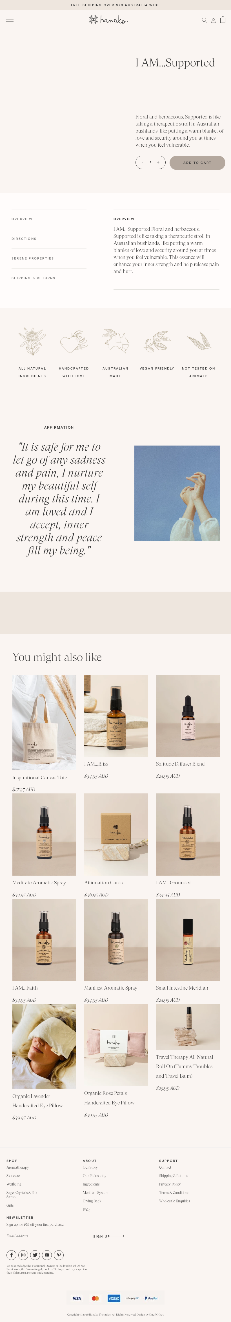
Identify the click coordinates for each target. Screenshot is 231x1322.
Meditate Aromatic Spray (39, 882)
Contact (165, 1167)
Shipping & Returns (173, 1176)
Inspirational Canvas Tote (39, 777)
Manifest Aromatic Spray (110, 988)
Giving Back (92, 1201)
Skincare (13, 1176)
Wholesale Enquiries (174, 1201)
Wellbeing (13, 1184)
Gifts (10, 1205)
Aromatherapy (17, 1167)
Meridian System (95, 1193)
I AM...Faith (25, 988)
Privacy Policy (170, 1184)
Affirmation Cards (103, 882)
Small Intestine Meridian (182, 988)
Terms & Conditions (174, 1193)
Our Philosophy (94, 1176)
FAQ (86, 1209)
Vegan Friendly (157, 368)
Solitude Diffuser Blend (180, 764)
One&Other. (156, 1314)
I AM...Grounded (174, 882)
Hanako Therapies (100, 1314)
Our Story (90, 1167)
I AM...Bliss (96, 764)
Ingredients (91, 1184)
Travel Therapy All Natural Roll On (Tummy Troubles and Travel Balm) (184, 1066)
